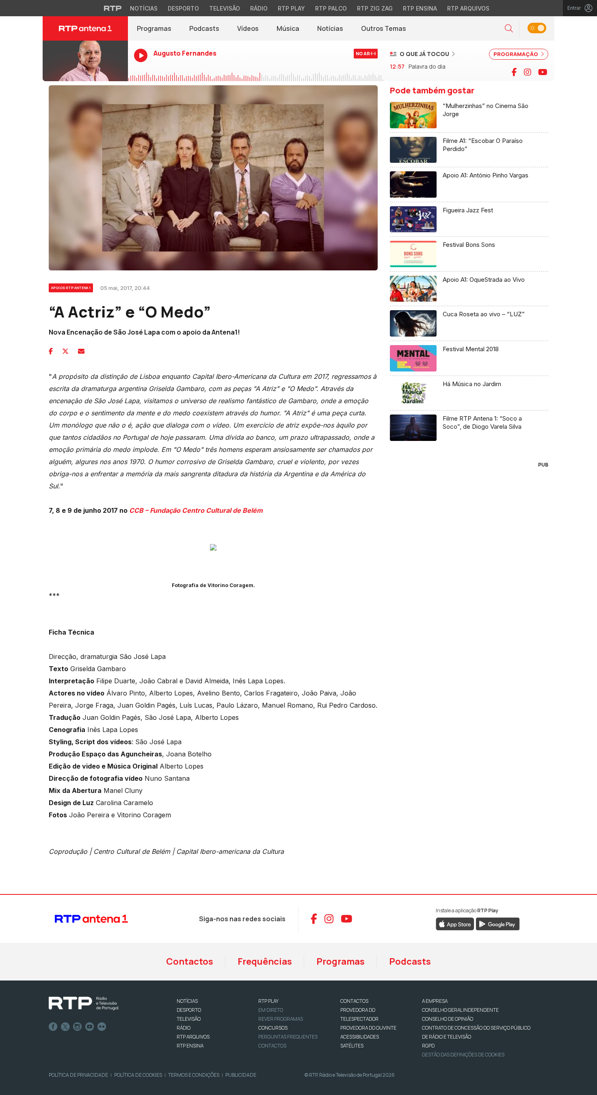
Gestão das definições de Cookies (463, 1054)
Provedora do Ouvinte (368, 1027)
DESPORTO (189, 1009)
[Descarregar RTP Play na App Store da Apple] (455, 923)
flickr (101, 1026)
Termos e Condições (193, 1074)
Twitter (65, 1026)
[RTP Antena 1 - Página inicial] (85, 28)
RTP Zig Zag (375, 8)
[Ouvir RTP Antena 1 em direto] (85, 61)
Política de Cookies (138, 1074)
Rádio (259, 8)
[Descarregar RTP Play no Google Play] (498, 923)
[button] (509, 29)
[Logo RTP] (84, 1004)
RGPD (428, 1045)
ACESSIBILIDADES (359, 1036)
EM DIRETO (270, 1009)
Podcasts (204, 28)
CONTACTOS (354, 1001)
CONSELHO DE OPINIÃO (447, 1018)
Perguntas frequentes (288, 1036)
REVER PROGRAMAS (280, 1018)
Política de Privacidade (78, 1074)
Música (288, 28)
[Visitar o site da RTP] (113, 8)
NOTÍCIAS (187, 1001)
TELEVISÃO (189, 1018)
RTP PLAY (268, 1001)
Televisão (224, 8)
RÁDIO (183, 1027)
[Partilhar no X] (65, 351)
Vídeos (248, 28)
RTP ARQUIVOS (193, 1036)
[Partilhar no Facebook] (51, 351)
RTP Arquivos (468, 8)
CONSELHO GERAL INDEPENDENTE (460, 1009)
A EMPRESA (435, 1001)
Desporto (183, 8)
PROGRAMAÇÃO (516, 54)
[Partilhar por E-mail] (81, 351)
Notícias (144, 8)
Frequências (265, 961)
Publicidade (240, 1074)
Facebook (53, 1026)
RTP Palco (331, 8)
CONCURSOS (273, 1027)
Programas (154, 28)
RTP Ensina (420, 8)
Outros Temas (383, 28)
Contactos (189, 961)
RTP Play (291, 8)
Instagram (77, 1026)
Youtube (89, 1026)
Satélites (351, 1045)
